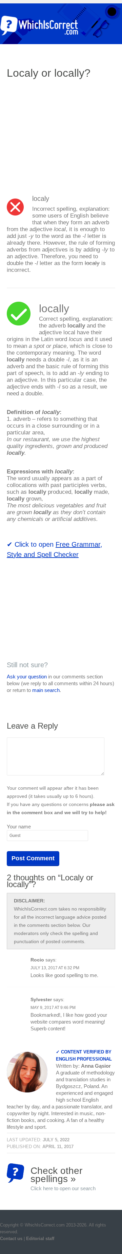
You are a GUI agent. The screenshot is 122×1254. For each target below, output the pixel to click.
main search (46, 690)
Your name (19, 826)
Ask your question (27, 676)
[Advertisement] (64, 134)
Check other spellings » (63, 1174)
